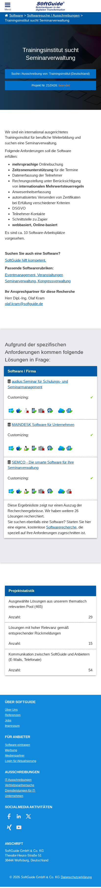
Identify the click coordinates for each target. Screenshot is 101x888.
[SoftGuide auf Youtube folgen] (18, 827)
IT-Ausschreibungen (18, 780)
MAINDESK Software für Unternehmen (43, 425)
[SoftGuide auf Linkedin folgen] (18, 816)
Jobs (8, 720)
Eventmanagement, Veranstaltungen (34, 275)
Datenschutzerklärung (76, 877)
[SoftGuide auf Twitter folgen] (28, 816)
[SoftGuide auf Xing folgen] (9, 827)
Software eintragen (17, 745)
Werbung (11, 750)
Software (16, 15)
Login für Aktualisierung (20, 761)
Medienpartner (15, 755)
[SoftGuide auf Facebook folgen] (9, 816)
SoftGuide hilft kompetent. (25, 260)
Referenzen (13, 715)
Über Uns (11, 709)
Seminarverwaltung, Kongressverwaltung (38, 281)
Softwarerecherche (61, 527)
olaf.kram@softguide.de (24, 304)
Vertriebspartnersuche (19, 785)
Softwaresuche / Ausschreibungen (53, 15)
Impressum (12, 726)
